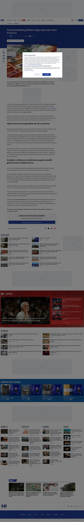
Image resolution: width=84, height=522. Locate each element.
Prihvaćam (47, 74)
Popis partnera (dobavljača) (29, 70)
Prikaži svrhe (37, 74)
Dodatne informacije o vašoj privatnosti (34, 64)
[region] (42, 65)
